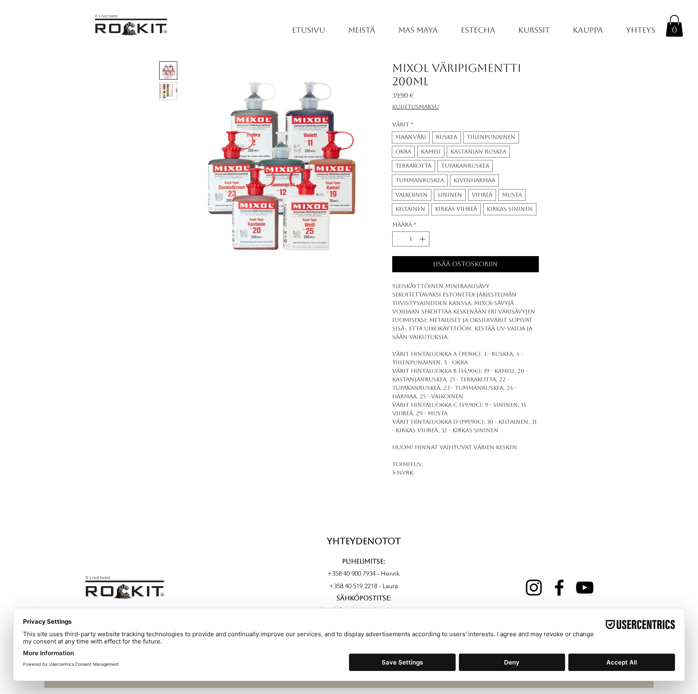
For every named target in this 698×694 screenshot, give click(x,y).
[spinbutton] (411, 239)
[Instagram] (534, 587)
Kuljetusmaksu (415, 106)
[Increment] (423, 239)
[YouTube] (584, 587)
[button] (674, 26)
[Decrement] (398, 239)
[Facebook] (559, 587)
